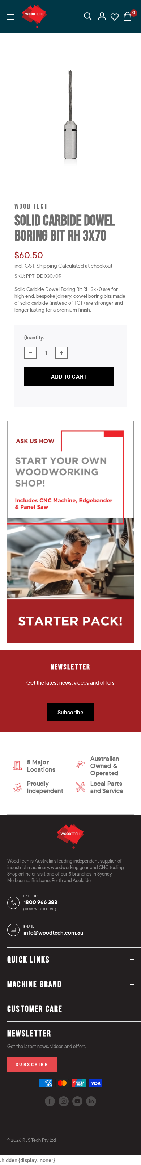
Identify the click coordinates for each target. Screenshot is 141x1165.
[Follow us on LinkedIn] (91, 1101)
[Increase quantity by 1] (61, 353)
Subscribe (70, 712)
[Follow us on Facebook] (50, 1101)
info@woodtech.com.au (54, 933)
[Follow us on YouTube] (77, 1101)
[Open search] (88, 16)
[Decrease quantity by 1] (30, 353)
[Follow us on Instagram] (64, 1101)
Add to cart (69, 376)
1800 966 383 (40, 902)
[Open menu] (10, 17)
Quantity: (34, 337)
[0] (127, 16)
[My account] (102, 16)
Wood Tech (31, 206)
